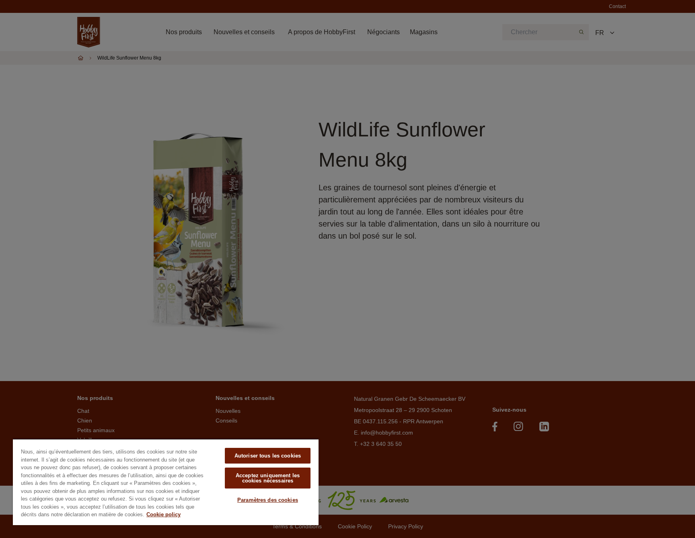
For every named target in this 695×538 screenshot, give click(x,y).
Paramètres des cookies (267, 500)
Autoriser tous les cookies (267, 456)
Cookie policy (163, 514)
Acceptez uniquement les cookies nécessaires (268, 478)
